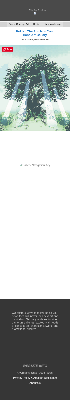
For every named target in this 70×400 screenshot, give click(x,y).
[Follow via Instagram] (24, 306)
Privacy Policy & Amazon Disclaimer (35, 377)
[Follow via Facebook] (35, 306)
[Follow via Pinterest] (55, 306)
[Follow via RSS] (14, 306)
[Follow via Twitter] (45, 306)
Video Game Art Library (37, 10)
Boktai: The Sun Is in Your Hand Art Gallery (35, 33)
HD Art (36, 24)
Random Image (53, 24)
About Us (35, 383)
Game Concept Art (19, 24)
